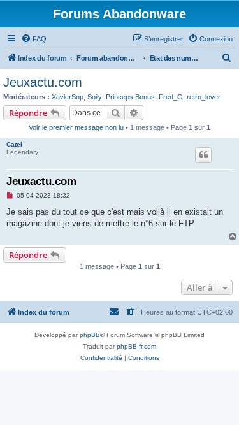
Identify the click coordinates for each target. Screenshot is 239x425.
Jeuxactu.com (42, 82)
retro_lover (204, 97)
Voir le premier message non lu (76, 127)
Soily (94, 97)
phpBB (90, 334)
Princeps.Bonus (130, 97)
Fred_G (171, 97)
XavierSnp (67, 97)
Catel (14, 144)
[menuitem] (34, 39)
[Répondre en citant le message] (203, 154)
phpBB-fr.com (136, 346)
